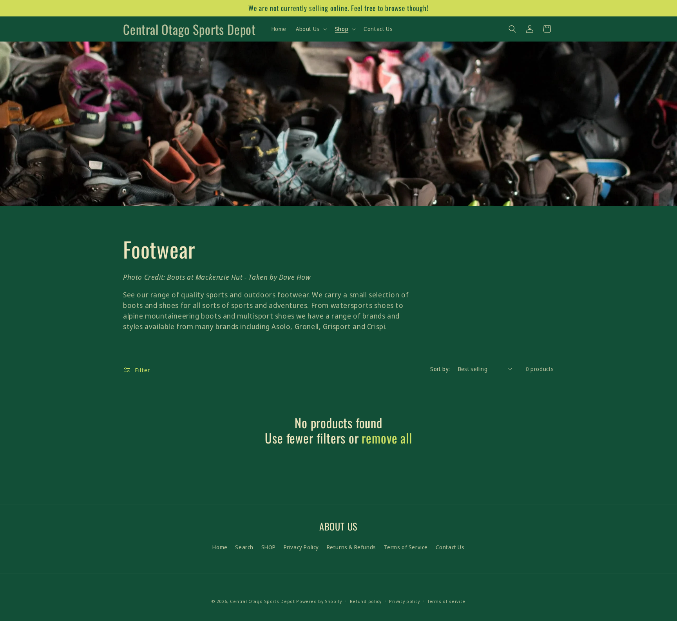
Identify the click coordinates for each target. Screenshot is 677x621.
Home (219, 547)
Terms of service (446, 601)
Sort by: (440, 369)
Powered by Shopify (319, 601)
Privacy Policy (301, 547)
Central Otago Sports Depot (262, 601)
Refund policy (366, 601)
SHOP (268, 547)
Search (244, 547)
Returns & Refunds (351, 547)
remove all (387, 438)
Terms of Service (406, 547)
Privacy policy (404, 601)
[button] (310, 29)
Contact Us (450, 547)
